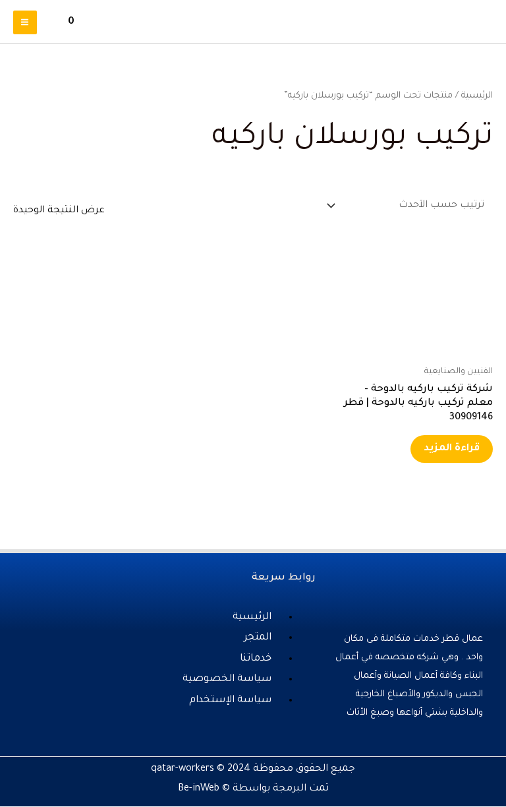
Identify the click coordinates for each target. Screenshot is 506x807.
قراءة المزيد (452, 448)
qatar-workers (182, 769)
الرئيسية (477, 96)
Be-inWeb (198, 788)
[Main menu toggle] (25, 22)
